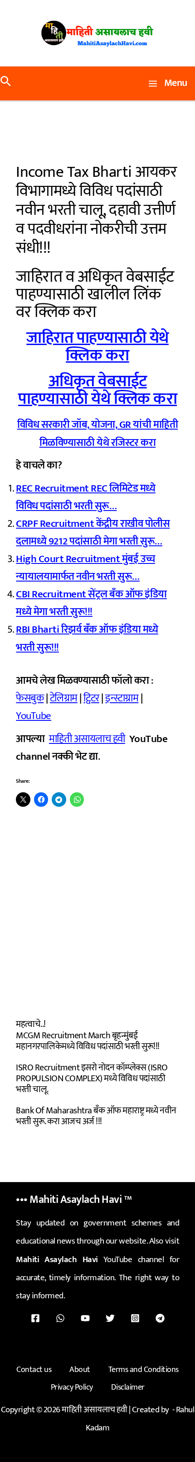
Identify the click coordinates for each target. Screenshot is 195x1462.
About (79, 1370)
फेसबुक (30, 698)
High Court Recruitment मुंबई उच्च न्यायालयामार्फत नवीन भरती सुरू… (85, 567)
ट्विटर (91, 698)
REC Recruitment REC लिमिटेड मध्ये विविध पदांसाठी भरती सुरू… (86, 497)
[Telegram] (160, 1318)
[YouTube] (85, 1318)
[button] (5, 83)
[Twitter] (110, 1318)
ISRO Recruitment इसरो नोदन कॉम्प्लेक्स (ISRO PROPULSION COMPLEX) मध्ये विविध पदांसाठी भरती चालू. (92, 1078)
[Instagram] (135, 1318)
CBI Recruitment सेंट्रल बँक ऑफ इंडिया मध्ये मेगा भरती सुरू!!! (91, 603)
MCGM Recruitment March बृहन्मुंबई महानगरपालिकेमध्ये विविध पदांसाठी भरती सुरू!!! (88, 1041)
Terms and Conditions (143, 1370)
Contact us (33, 1370)
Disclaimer (128, 1387)
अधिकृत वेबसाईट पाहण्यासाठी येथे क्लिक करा (97, 390)
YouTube (33, 715)
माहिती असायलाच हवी (87, 739)
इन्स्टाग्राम (121, 698)
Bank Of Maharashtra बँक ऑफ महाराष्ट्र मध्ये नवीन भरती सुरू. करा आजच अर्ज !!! (96, 1116)
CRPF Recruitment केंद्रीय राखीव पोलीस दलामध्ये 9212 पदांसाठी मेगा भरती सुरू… (93, 532)
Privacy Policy (72, 1387)
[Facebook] (35, 1318)
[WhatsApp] (60, 1318)
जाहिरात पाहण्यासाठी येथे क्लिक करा (97, 346)
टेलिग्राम (64, 698)
